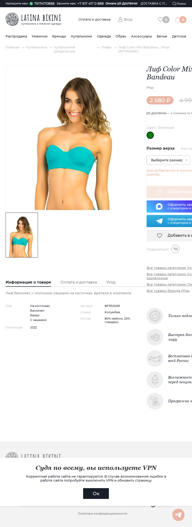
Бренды (59, 36)
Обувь (120, 36)
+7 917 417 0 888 (91, 4)
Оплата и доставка (94, 20)
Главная (12, 47)
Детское (179, 36)
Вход (128, 19)
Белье (162, 36)
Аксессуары (141, 36)
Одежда (104, 36)
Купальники (81, 36)
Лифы (106, 47)
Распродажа (16, 36)
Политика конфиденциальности (102, 513)
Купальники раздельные (64, 49)
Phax (150, 87)
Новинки (40, 36)
